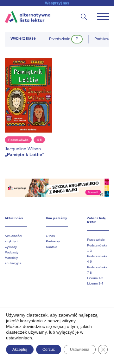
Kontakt (51, 247)
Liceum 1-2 (95, 278)
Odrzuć (48, 349)
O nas (50, 236)
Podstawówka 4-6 (97, 258)
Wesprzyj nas (57, 3)
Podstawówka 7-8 (97, 269)
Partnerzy (53, 241)
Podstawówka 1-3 (97, 248)
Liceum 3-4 (95, 283)
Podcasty (11, 252)
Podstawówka (18, 139)
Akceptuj (19, 349)
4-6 (39, 139)
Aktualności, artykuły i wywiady (13, 241)
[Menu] (103, 16)
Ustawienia (79, 349)
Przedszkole (96, 239)
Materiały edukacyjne (13, 260)
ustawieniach (19, 337)
